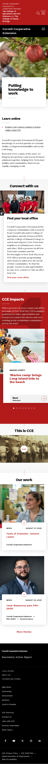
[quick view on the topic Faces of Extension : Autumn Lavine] (24, 522)
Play (25, 450)
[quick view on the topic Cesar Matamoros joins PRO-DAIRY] (24, 594)
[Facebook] (5, 741)
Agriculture (6, 687)
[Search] (38, 13)
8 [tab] (34, 408)
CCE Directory (8, 712)
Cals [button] (43, 11)
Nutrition (5, 700)
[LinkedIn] (40, 741)
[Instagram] (31, 741)
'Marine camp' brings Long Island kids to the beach (26, 378)
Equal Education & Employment (16, 756)
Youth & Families (9, 704)
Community (7, 691)
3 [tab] (19, 408)
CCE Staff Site (27, 753)
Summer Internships (10, 725)
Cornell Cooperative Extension (16, 31)
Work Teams (7, 730)
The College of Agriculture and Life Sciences (11, 13)
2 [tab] (16, 408)
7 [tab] (31, 408)
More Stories (24, 631)
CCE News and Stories (11, 679)
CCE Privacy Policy (10, 753)
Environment (7, 696)
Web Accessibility (9, 759)
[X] (23, 741)
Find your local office (18, 277)
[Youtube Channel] (14, 741)
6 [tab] (28, 408)
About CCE (6, 675)
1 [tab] (13, 408)
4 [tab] (22, 408)
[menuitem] (43, 12)
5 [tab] (25, 408)
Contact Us (7, 717)
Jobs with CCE (8, 721)
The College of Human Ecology (10, 18)
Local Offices (8, 671)
